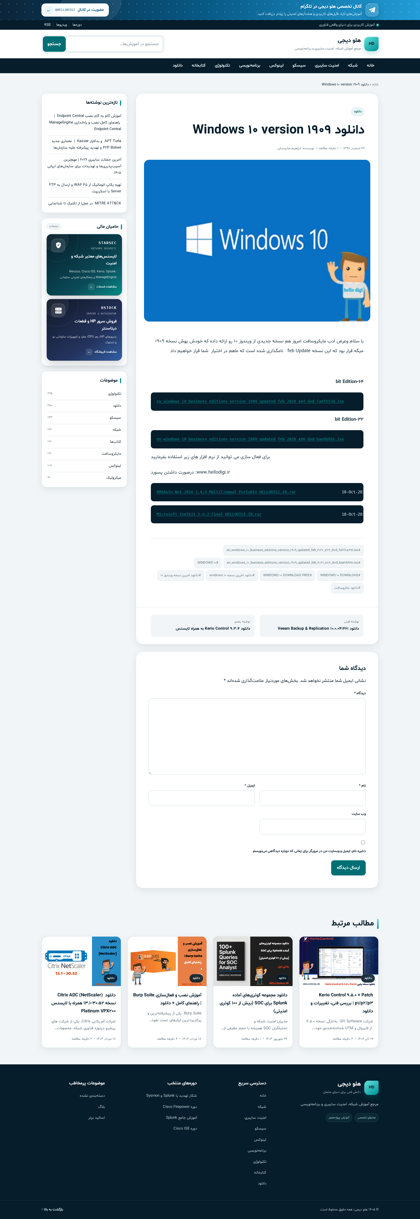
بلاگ (101, 1107)
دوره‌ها (77, 24)
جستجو (54, 44)
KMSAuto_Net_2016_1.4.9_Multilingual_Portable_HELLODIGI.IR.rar (226, 492)
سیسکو (299, 65)
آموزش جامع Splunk (181, 1117)
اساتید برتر (96, 1117)
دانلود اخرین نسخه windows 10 (231, 575)
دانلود (178, 65)
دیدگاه (360, 693)
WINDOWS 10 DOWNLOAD (339, 575)
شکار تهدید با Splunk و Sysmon (171, 1095)
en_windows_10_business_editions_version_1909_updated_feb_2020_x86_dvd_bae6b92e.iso (250, 439)
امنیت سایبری (327, 65)
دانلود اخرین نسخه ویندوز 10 (180, 575)
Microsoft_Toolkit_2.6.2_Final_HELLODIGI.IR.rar (209, 514)
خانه (370, 65)
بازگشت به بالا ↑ (52, 1209)
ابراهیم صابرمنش (289, 148)
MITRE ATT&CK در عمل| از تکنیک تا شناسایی (84, 203)
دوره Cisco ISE (185, 1128)
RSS (47, 24)
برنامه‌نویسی (249, 65)
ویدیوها (61, 24)
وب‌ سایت (359, 813)
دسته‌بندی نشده (92, 1095)
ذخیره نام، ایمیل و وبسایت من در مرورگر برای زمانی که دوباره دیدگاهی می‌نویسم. (309, 851)
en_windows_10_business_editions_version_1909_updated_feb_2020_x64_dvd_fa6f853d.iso (250, 401)
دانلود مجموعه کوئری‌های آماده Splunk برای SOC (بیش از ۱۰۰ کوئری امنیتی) (253, 1003)
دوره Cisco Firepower (180, 1107)
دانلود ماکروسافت (346, 588)
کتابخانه (199, 65)
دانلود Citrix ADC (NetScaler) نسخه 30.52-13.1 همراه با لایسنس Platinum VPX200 (83, 1003)
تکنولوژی (222, 65)
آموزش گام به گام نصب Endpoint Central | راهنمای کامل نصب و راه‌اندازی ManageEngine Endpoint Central (85, 122)
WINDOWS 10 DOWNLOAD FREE (286, 575)
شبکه (353, 65)
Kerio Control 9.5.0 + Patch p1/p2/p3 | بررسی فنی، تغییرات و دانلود (342, 1003)
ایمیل (250, 785)
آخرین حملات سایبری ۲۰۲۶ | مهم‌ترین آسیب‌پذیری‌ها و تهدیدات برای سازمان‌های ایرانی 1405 (84, 166)
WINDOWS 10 (206, 562)
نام (362, 785)
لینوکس (276, 65)
